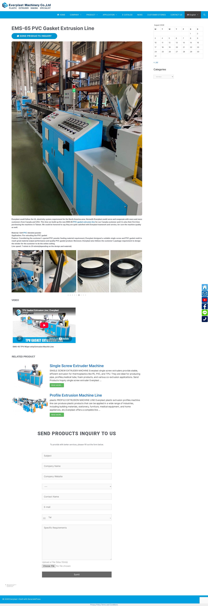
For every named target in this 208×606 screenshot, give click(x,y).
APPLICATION (109, 15)
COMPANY (74, 15)
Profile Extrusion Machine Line (76, 395)
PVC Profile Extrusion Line (10, 585)
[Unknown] (76, 518)
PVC (25, 233)
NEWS (140, 15)
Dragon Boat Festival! (10, 586)
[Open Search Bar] (204, 14)
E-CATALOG (127, 15)
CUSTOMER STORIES (156, 15)
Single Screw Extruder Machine (77, 366)
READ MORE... (56, 385)
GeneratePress (34, 599)
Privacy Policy (95, 605)
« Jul (156, 62)
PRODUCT (90, 15)
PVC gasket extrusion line (84, 222)
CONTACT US (176, 15)
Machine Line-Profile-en (13, 584)
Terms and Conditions (109, 605)
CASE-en (8, 584)
